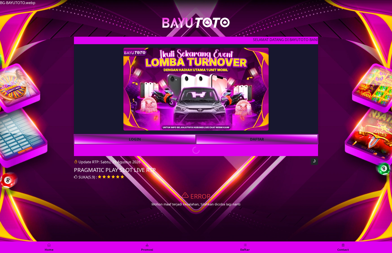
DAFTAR (257, 139)
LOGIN (135, 139)
